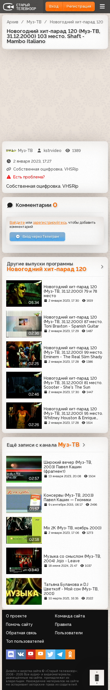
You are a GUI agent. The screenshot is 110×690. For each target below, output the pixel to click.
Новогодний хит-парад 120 (76, 22)
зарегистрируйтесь (50, 222)
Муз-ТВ (34, 22)
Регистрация (79, 6)
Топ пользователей (25, 641)
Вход (54, 6)
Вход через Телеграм (40, 236)
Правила (63, 624)
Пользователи (69, 633)
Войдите (17, 222)
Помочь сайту (19, 624)
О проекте (16, 616)
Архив (12, 22)
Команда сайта (70, 616)
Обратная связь (21, 633)
